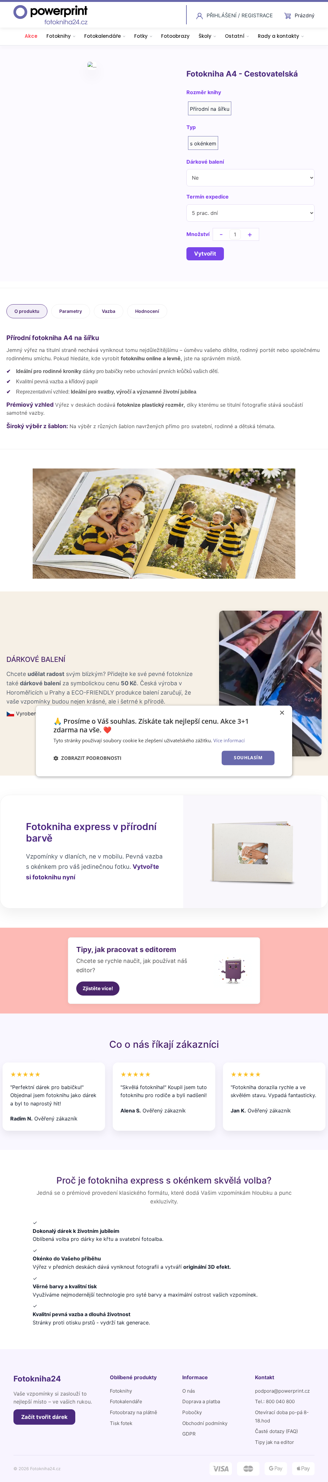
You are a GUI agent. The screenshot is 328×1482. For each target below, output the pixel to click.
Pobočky (192, 1412)
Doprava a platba (201, 1401)
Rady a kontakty (278, 36)
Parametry (70, 311)
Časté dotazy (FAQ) (276, 1431)
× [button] (281, 713)
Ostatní (234, 36)
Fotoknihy (58, 36)
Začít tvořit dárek (44, 1417)
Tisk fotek (121, 1423)
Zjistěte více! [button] (98, 988)
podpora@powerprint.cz (282, 1391)
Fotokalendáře (102, 36)
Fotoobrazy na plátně (133, 1412)
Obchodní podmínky (204, 1423)
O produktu (26, 311)
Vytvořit (205, 253)
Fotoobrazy (175, 36)
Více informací (229, 740)
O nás (188, 1391)
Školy (205, 36)
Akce (31, 36)
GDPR (189, 1434)
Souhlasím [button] (248, 758)
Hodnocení (147, 311)
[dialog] (164, 740)
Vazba (108, 311)
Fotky (141, 36)
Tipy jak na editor (274, 1442)
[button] (87, 758)
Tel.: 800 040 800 (275, 1401)
